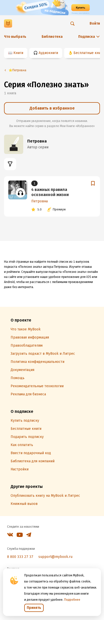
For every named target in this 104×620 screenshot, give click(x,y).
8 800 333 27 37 (20, 557)
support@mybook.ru (55, 557)
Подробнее (72, 599)
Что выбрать (15, 36)
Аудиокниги (48, 53)
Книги (18, 53)
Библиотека (52, 36)
